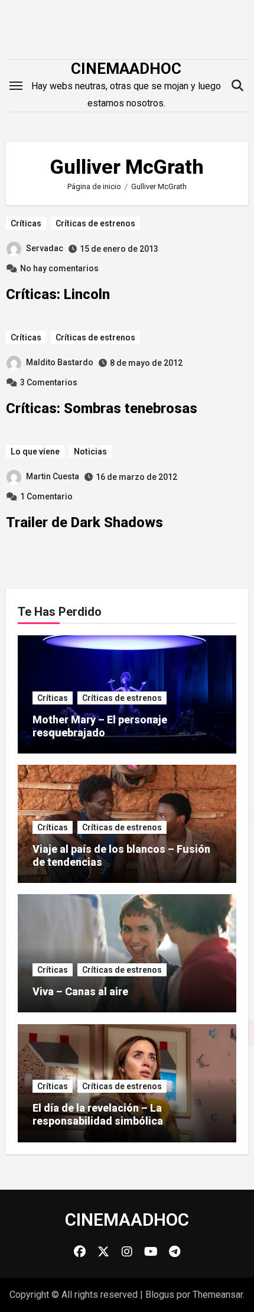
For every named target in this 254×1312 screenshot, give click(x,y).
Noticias (90, 451)
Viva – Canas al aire (80, 991)
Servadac (44, 248)
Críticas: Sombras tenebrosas (101, 408)
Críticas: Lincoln (58, 294)
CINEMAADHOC (126, 68)
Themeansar (218, 1294)
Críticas (26, 223)
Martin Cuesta (52, 476)
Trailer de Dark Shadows (84, 522)
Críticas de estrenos (95, 223)
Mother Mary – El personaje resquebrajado (99, 726)
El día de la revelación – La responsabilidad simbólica (97, 1114)
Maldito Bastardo (59, 362)
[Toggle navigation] (15, 86)
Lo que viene (35, 451)
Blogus (159, 1294)
